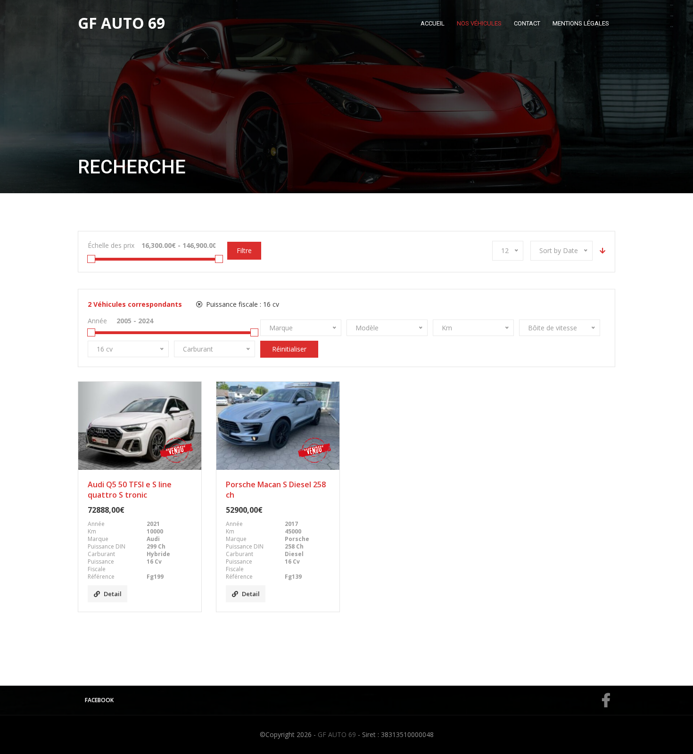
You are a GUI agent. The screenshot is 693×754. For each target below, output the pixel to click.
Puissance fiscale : (241, 304)
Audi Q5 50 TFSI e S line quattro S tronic (130, 489)
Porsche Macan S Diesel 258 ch (276, 489)
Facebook (99, 700)
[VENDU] (139, 426)
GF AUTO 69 (337, 734)
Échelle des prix (111, 245)
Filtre (244, 250)
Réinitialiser (289, 348)
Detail (113, 594)
